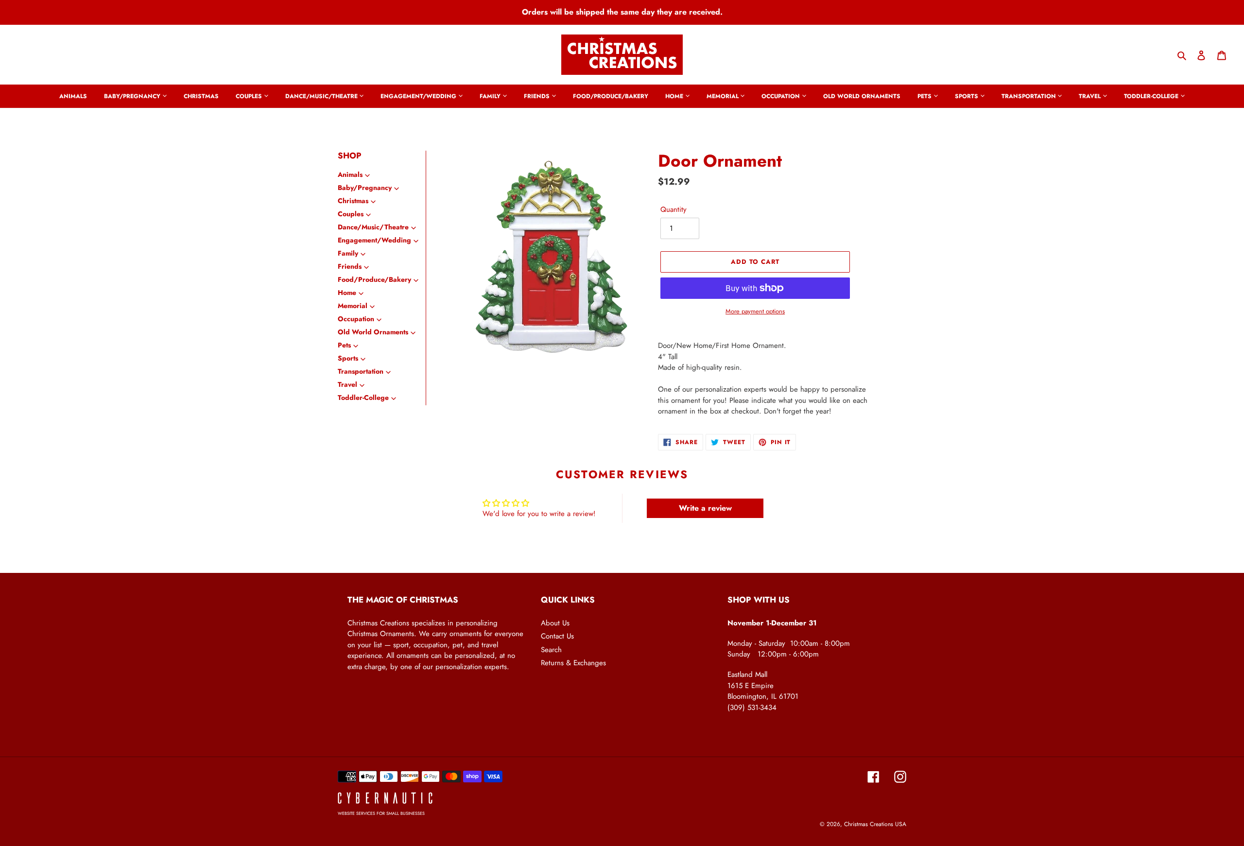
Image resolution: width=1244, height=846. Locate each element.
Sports (348, 358)
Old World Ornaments (373, 332)
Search (551, 649)
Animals (350, 174)
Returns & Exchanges (573, 662)
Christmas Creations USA (875, 824)
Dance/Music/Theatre (373, 227)
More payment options (755, 311)
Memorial (352, 306)
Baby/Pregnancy (365, 187)
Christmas (353, 201)
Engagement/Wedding (374, 240)
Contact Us (557, 636)
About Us (555, 623)
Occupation (356, 319)
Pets (344, 345)
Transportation (360, 371)
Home (347, 292)
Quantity (673, 209)
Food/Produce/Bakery (374, 279)
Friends (350, 266)
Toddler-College (363, 397)
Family (348, 253)
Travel (347, 384)
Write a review (705, 508)
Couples (350, 214)
